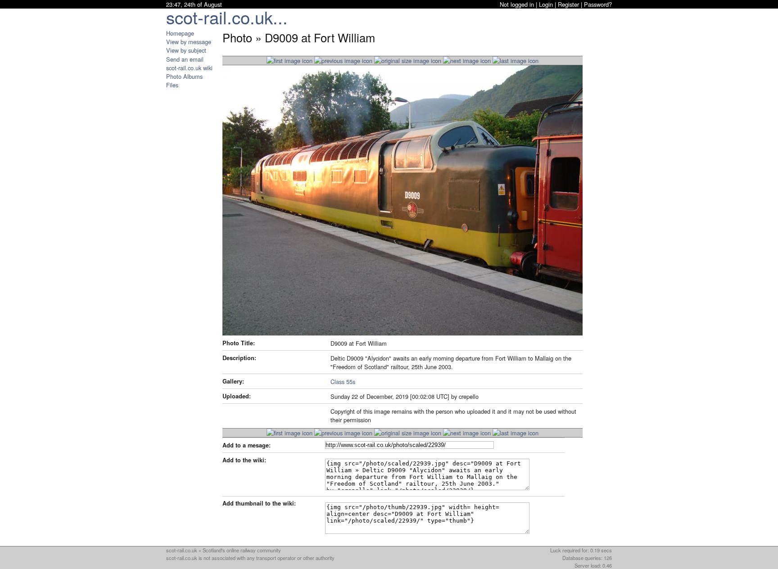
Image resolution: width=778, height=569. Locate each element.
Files (172, 85)
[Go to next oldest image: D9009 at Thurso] (467, 60)
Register (568, 4)
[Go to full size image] (407, 60)
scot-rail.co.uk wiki (189, 67)
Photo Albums (184, 76)
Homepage (180, 33)
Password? (598, 4)
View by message (188, 41)
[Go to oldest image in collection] (515, 60)
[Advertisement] (193, 224)
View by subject (186, 50)
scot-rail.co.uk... (227, 17)
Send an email (185, 59)
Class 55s (342, 381)
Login (546, 4)
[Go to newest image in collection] (289, 60)
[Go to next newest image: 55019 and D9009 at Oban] (343, 60)
